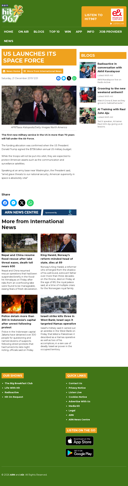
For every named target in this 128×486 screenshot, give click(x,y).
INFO (90, 31)
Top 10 (54, 31)
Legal (72, 410)
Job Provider (110, 31)
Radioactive (12, 392)
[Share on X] (69, 78)
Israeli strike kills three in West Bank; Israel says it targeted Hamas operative (58, 320)
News (8, 41)
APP (79, 31)
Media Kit (74, 406)
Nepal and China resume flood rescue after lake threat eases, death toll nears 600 (18, 261)
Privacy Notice (77, 387)
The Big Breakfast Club (19, 383)
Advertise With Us (79, 401)
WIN (68, 31)
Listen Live (75, 392)
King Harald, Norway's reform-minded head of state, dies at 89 (57, 259)
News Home (13, 71)
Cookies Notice (78, 397)
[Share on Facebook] (58, 78)
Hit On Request (14, 397)
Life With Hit (12, 387)
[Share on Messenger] (64, 78)
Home (8, 31)
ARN (71, 415)
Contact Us (75, 383)
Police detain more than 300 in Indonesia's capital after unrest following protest (19, 322)
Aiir (22, 474)
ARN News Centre (79, 419)
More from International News (44, 71)
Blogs (39, 31)
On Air (23, 31)
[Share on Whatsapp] (74, 78)
